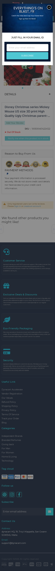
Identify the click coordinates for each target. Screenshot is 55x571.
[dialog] (27, 285)
